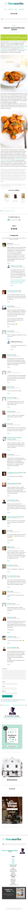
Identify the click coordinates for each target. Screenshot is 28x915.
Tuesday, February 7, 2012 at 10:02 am (13, 372)
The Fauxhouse (13, 869)
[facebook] (13, 13)
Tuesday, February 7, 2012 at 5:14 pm (13, 332)
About (5, 9)
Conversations (13, 875)
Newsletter (21, 9)
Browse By (11, 9)
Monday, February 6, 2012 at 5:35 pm (13, 412)
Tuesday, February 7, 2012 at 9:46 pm (17, 342)
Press (13, 863)
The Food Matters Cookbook (18, 46)
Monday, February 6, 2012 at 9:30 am (13, 548)
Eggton (9, 547)
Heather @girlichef (12, 483)
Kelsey (9, 331)
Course (13, 861)
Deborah (9, 411)
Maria (9, 591)
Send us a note (13, 884)
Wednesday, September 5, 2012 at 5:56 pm (18, 267)
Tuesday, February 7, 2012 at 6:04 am (13, 398)
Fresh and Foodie (12, 576)
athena (9, 306)
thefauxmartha (15, 266)
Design (13, 872)
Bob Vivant (10, 355)
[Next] (22, 199)
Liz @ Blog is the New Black (15, 472)
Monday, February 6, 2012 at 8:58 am (13, 577)
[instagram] (11, 13)
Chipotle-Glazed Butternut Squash (14, 29)
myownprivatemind (12, 290)
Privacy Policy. (18, 908)
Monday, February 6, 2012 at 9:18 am (13, 566)
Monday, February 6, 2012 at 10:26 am (13, 501)
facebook (13, 883)
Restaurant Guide (13, 864)
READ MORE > (8, 186)
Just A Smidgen (11, 647)
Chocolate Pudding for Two (19, 705)
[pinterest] (15, 13)
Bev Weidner (10, 565)
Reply (8, 263)
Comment (5, 668)
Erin (8, 530)
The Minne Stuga (13, 871)
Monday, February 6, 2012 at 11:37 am (13, 455)
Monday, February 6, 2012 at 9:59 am (13, 531)
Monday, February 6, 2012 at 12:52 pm (13, 424)
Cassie (9, 454)
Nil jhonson (10, 397)
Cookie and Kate (23, 49)
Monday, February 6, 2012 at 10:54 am (13, 484)
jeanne (9, 387)
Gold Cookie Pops (6, 705)
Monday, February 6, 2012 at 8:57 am (13, 592)
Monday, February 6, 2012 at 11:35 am (13, 473)
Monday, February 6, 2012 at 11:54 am (13, 440)
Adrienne (10, 603)
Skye (8, 423)
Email (4, 686)
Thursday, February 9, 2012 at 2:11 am (13, 307)
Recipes (13, 868)
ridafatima (10, 636)
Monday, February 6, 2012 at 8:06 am (13, 637)
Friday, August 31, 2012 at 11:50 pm (13, 244)
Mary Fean (10, 617)
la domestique (11, 500)
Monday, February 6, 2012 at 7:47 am (13, 648)
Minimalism (13, 874)
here (17, 50)
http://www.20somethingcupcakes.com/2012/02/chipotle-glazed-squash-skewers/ (18, 281)
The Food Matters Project (16, 41)
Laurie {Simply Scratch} (14, 516)
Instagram (13, 880)
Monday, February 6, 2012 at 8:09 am (13, 618)
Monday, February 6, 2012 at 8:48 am (13, 604)
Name (4, 681)
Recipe (14, 25)
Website (4, 691)
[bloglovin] (16, 13)
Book (16, 9)
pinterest (13, 882)
